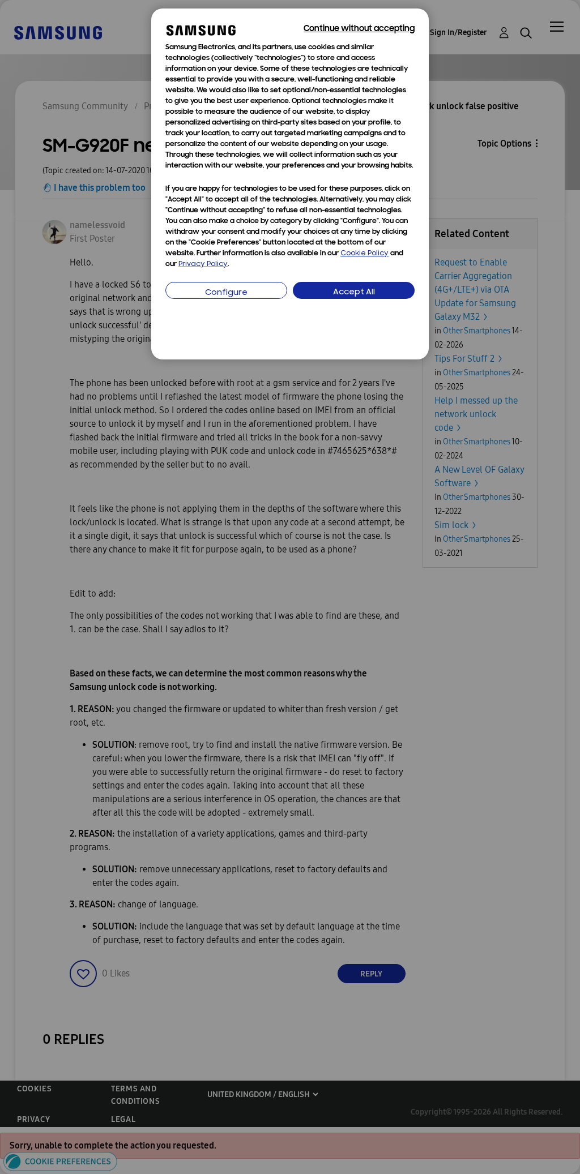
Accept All (354, 292)
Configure (226, 293)
